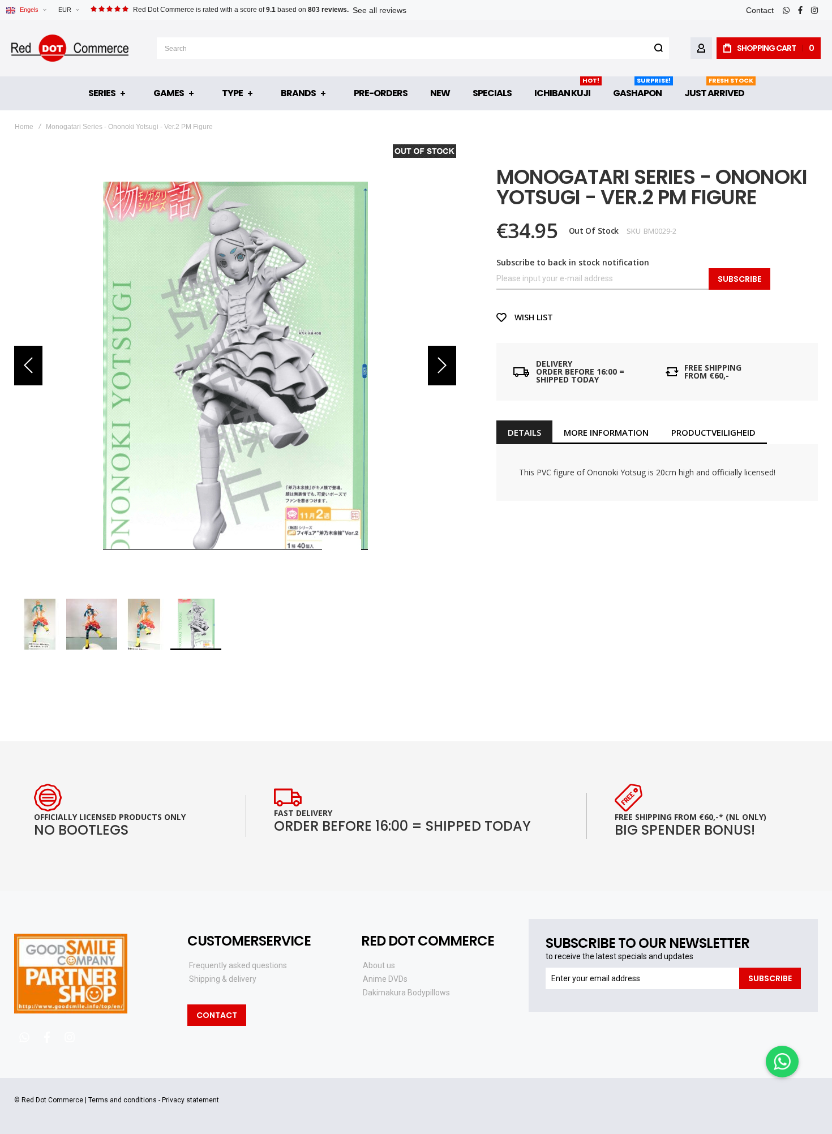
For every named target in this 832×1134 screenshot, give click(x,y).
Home (24, 127)
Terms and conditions (122, 1100)
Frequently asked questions (238, 965)
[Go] (658, 48)
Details (524, 432)
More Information (606, 432)
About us (379, 965)
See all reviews (379, 10)
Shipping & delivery (222, 978)
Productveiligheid (713, 432)
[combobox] (413, 48)
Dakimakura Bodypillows (406, 992)
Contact (760, 10)
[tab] (524, 432)
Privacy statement (190, 1100)
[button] (68, 10)
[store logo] (69, 48)
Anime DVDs (385, 978)
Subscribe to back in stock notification (572, 262)
